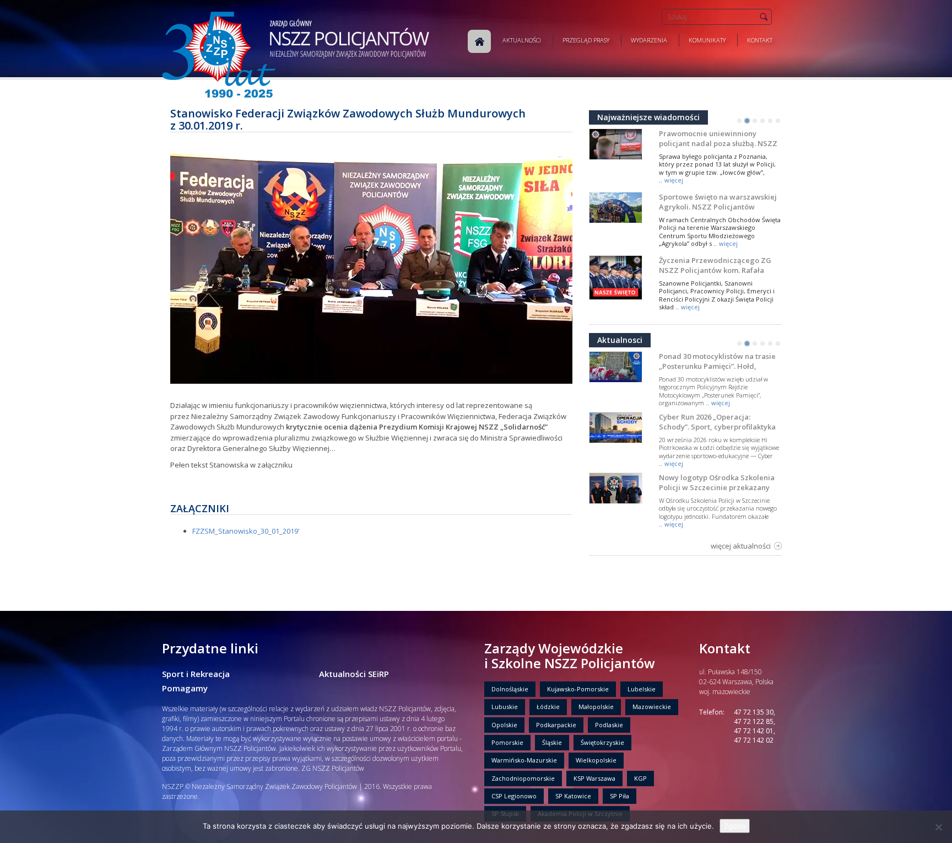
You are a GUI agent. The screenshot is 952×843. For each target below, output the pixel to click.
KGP (640, 778)
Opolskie (504, 725)
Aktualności (521, 40)
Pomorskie (507, 742)
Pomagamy (185, 688)
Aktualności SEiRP (354, 673)
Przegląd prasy (585, 40)
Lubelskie (642, 689)
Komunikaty (707, 40)
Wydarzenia (649, 40)
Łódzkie (548, 706)
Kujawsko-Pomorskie (578, 689)
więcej (673, 180)
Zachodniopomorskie (523, 778)
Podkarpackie (556, 725)
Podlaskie (609, 725)
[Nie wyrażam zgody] (938, 827)
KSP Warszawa (594, 778)
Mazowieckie (651, 706)
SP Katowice (573, 796)
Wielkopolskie (596, 760)
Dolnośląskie (509, 689)
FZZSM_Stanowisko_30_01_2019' (246, 531)
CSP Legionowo (514, 796)
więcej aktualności (741, 546)
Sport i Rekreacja (196, 673)
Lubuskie (504, 706)
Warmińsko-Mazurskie (524, 760)
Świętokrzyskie (602, 742)
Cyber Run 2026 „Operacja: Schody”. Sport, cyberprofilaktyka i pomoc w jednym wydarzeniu (717, 427)
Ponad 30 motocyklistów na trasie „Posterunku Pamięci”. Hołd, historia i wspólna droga (717, 366)
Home (479, 41)
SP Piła (619, 796)
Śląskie (552, 742)
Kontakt (759, 40)
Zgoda (734, 825)
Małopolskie (596, 706)
